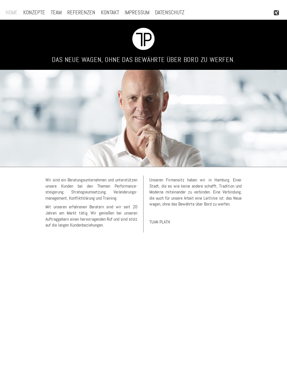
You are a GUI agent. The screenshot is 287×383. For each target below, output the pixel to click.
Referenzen (81, 12)
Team (56, 12)
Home (12, 12)
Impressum (137, 12)
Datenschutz (169, 12)
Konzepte (34, 12)
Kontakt (110, 12)
